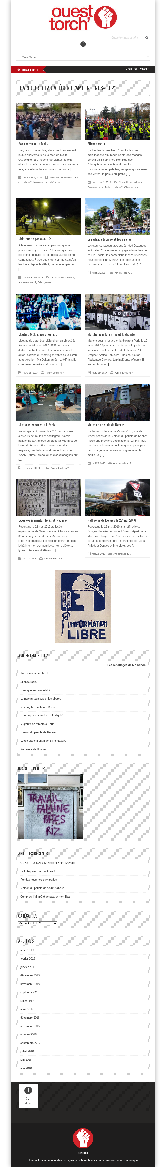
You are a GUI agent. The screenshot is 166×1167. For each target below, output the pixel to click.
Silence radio (96, 143)
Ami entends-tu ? (114, 187)
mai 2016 (26, 1068)
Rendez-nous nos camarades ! (39, 879)
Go (147, 38)
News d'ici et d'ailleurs (61, 177)
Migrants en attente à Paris (36, 424)
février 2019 (27, 958)
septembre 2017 (30, 992)
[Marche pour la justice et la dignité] (117, 312)
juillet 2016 (27, 1051)
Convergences (95, 187)
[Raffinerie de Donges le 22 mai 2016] (117, 497)
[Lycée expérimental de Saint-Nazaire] (48, 497)
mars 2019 (27, 950)
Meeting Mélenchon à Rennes (37, 334)
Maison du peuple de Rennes (106, 424)
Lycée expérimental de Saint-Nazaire (42, 520)
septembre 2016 (30, 1042)
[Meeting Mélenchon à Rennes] (48, 312)
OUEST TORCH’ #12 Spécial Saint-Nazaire (137, 69)
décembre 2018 (30, 975)
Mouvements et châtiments (47, 182)
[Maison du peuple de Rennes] (117, 402)
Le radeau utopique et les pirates (109, 239)
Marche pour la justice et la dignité (111, 334)
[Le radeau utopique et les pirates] (117, 216)
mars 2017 (27, 1009)
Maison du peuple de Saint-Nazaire (42, 888)
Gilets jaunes (131, 187)
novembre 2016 (30, 1026)
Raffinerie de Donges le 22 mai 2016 (112, 520)
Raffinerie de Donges (33, 749)
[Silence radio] (117, 121)
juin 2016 (26, 1059)
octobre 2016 (28, 1034)
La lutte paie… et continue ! (37, 871)
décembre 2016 (30, 1017)
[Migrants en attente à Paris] (48, 402)
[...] (71, 169)
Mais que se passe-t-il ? (34, 239)
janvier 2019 (27, 967)
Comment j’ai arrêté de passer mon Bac (45, 896)
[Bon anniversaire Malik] (48, 121)
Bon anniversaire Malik (33, 143)
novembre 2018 (30, 984)
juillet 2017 (27, 1000)
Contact (83, 1153)
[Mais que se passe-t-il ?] (48, 216)
